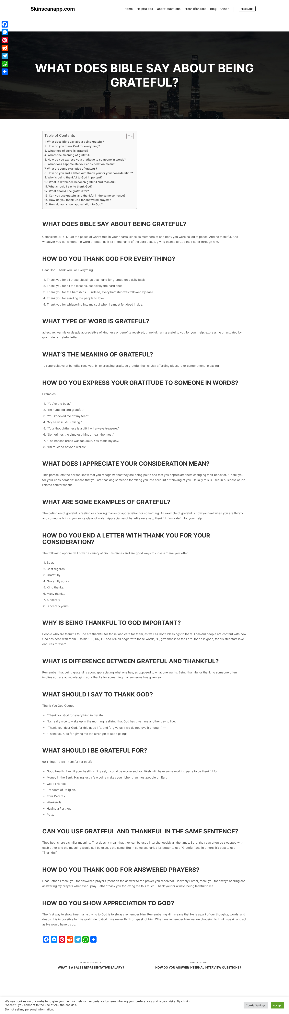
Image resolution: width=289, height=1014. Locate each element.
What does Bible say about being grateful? (75, 141)
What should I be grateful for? (69, 191)
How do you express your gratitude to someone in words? (87, 159)
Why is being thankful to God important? (75, 177)
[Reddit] (5, 48)
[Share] (5, 72)
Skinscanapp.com (50, 9)
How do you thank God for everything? (74, 146)
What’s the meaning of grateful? (69, 155)
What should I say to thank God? (70, 186)
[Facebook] (5, 24)
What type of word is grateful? (68, 150)
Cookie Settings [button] (255, 1005)
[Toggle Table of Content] (128, 136)
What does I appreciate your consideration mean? (81, 164)
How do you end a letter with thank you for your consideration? (90, 173)
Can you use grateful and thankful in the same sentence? (87, 195)
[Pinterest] (5, 40)
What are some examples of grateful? (72, 168)
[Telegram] (5, 56)
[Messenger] (5, 32)
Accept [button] (277, 1005)
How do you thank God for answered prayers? (80, 199)
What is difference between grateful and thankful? (82, 182)
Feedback (247, 8)
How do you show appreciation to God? (76, 204)
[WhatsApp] (5, 64)
